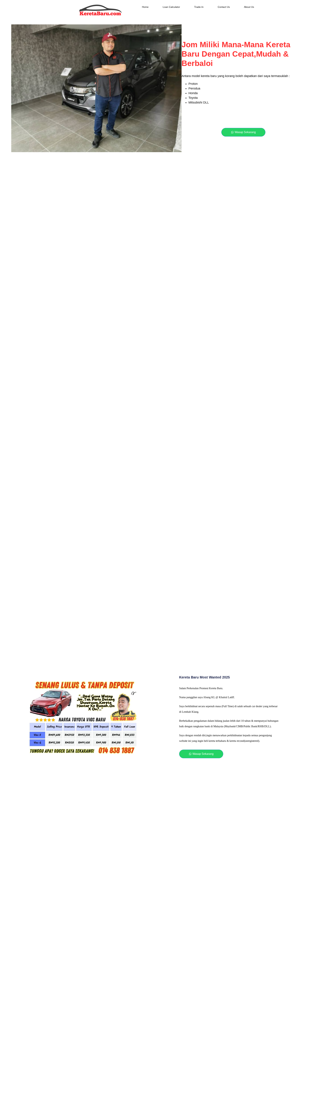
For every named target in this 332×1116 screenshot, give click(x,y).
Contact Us (224, 7)
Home (145, 7)
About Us (249, 7)
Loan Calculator (171, 7)
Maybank (230, 726)
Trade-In (199, 7)
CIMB (239, 726)
